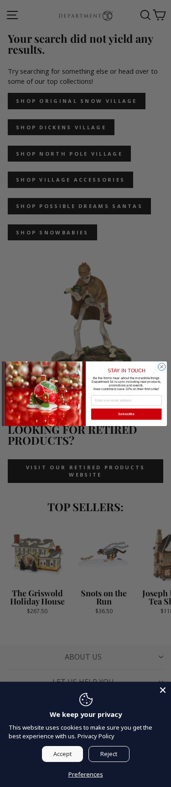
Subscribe (126, 414)
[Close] (162, 690)
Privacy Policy (96, 736)
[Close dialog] (161, 366)
